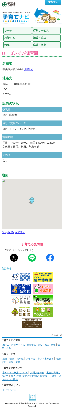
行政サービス (18, 344)
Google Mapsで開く (13, 232)
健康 (12, 358)
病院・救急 (14, 362)
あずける (30, 358)
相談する (31, 344)
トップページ (9, 390)
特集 (53, 344)
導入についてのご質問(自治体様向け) (30, 376)
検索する (53, 1)
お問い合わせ (37, 372)
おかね (20, 358)
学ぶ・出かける (46, 358)
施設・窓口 (43, 344)
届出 (4, 358)
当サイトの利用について (15, 372)
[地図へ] (28, 69)
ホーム (5, 344)
